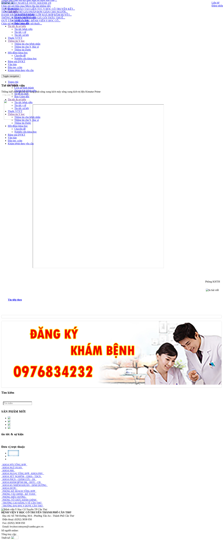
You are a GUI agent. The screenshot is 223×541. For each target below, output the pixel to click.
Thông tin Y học (16, 40)
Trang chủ (13, 81)
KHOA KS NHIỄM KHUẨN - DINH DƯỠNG (24, 485)
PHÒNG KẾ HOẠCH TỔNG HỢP (18, 491)
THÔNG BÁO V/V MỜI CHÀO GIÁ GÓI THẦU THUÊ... (33, 13)
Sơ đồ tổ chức (21, 93)
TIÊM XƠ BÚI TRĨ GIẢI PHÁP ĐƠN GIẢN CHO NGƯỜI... (34, 7)
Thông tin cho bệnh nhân (27, 43)
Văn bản (12, 64)
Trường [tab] (15, 459)
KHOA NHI (8, 470)
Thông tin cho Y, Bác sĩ (26, 46)
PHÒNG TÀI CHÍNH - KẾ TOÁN (18, 494)
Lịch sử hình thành (24, 87)
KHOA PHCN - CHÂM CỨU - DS (18, 479)
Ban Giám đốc (21, 23)
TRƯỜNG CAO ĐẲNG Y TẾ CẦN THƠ (21, 503)
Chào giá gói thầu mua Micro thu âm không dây (26, 1)
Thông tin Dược (22, 49)
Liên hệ (215, 2)
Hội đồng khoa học (18, 52)
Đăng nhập (217, 5)
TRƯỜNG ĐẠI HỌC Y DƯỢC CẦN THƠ (22, 506)
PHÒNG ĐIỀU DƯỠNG (14, 497)
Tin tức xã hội (21, 35)
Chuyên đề (20, 55)
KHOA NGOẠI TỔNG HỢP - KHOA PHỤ (22, 473)
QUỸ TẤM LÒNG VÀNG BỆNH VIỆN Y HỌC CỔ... (30, 16)
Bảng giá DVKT (16, 61)
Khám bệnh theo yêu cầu (21, 70)
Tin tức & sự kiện (17, 26)
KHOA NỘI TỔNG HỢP (14, 464)
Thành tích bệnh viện (25, 90)
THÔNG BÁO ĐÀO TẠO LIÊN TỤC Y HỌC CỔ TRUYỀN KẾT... (38, 4)
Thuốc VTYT (15, 38)
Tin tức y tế (20, 32)
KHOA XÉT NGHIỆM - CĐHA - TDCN (21, 476)
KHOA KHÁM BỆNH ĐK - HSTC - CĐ (21, 482)
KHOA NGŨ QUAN (12, 467)
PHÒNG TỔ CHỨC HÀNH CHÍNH (19, 500)
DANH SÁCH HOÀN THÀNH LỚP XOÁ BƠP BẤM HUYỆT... (36, 10)
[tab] (115, 299)
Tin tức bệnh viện (23, 29)
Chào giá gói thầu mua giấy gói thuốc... (21, 19)
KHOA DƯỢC (9, 488)
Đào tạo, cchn (15, 67)
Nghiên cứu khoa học (25, 58)
